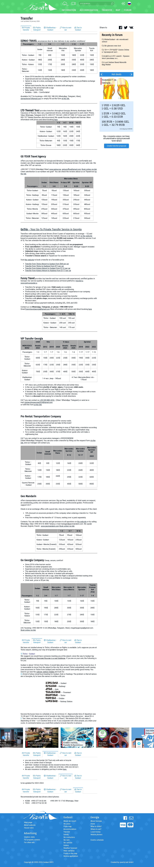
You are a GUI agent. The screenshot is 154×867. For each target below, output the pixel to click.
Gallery (66, 845)
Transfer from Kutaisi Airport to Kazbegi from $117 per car (48, 271)
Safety (66, 834)
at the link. (66, 99)
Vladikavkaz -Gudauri (51, 29)
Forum (127, 10)
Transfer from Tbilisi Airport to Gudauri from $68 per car (47, 264)
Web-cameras (69, 851)
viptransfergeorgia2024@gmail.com (38, 402)
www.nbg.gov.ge (124, 128)
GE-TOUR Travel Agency (33, 156)
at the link (38, 405)
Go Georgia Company (32, 560)
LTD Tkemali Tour (30, 110)
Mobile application (70, 856)
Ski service (67, 843)
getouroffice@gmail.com (71, 169)
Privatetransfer (26, 29)
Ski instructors (69, 837)
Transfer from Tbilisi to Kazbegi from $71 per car (44, 266)
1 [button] (119, 98)
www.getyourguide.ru (29, 283)
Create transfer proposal (116, 146)
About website (30, 825)
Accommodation (69, 829)
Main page (28, 822)
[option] (42, 738)
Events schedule (97, 840)
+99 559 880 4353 (47, 400)
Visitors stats (29, 837)
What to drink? (96, 826)
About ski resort (69, 821)
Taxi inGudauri (78, 29)
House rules (29, 828)
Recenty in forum (112, 35)
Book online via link (89, 169)
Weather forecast (70, 848)
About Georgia (96, 821)
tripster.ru (79, 281)
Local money (96, 832)
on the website (86, 236)
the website (29, 260)
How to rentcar (66, 29)
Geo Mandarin (28, 496)
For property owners (32, 840)
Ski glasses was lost (112, 46)
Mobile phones (96, 834)
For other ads (29, 842)
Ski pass (66, 824)
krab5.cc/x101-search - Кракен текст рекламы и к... (115, 57)
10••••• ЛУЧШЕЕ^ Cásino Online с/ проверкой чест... (115, 51)
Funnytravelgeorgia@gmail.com (37, 309)
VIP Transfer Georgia (32, 338)
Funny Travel (28, 278)
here (56, 120)
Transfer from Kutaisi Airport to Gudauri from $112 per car (47, 268)
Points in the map (70, 853)
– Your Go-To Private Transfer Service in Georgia (51, 229)
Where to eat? (96, 829)
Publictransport (37, 29)
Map (118, 10)
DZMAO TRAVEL (29, 40)
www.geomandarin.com (50, 526)
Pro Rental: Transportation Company (41, 416)
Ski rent (66, 840)
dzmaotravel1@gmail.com (31, 99)
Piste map (67, 826)
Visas (93, 824)
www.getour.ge (55, 169)
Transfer (66, 832)
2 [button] (120, 98)
